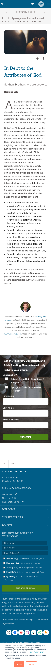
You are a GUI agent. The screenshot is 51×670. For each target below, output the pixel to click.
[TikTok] (33, 632)
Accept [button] (19, 664)
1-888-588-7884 (23, 488)
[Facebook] (15, 632)
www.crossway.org (12, 333)
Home (13, 463)
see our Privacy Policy (35, 652)
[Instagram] (27, 632)
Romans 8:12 (11, 91)
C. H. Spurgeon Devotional (23, 18)
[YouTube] (21, 632)
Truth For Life (4, 3)
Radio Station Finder (12, 501)
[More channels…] (46, 632)
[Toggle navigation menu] (48, 4)
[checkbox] (25, 385)
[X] (8, 632)
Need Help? (8, 498)
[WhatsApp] (40, 632)
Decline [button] (31, 664)
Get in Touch (8, 494)
